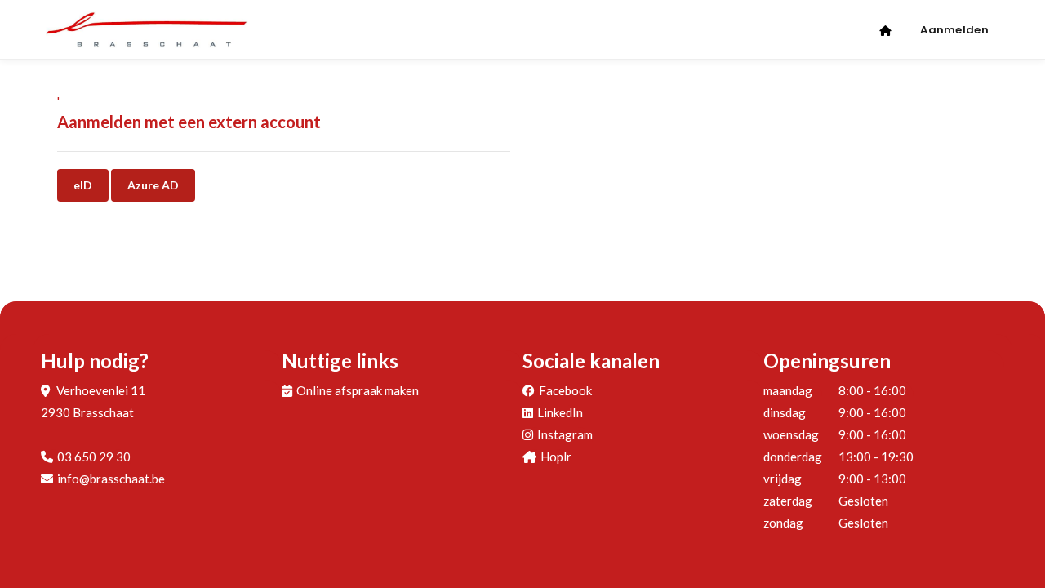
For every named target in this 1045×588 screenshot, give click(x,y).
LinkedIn (560, 412)
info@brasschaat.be (111, 478)
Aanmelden (954, 30)
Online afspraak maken (357, 390)
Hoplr (555, 456)
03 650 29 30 (94, 456)
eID (82, 185)
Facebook (565, 390)
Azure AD (153, 185)
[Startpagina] (887, 26)
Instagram (565, 434)
